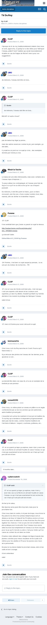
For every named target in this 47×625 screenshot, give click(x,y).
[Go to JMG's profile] (4, 74)
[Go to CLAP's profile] (4, 40)
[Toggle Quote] (5, 105)
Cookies (39, 617)
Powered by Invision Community (23, 621)
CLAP (6, 21)
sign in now (13, 579)
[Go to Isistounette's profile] (4, 342)
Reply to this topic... (13, 588)
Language (9, 617)
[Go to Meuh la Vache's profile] (4, 171)
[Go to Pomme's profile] (4, 214)
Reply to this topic (23, 31)
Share (11, 600)
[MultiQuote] (3, 63)
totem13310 (13, 400)
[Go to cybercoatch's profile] (4, 478)
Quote (9, 64)
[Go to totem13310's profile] (4, 401)
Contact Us (29, 617)
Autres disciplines (20, 23)
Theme (19, 617)
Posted (16, 42)
